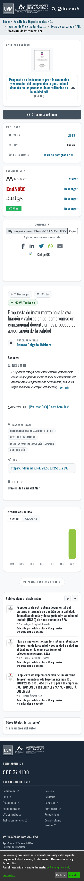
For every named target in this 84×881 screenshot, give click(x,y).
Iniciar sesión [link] (71, 8)
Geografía (31, 518)
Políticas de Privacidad (14, 847)
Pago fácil (50, 803)
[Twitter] (41, 246)
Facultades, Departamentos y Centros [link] (33, 21)
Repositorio (51, 814)
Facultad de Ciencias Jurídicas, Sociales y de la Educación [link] (26, 26)
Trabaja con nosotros (13, 820)
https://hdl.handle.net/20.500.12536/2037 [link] (40, 468)
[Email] (60, 246)
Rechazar (61, 875)
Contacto (49, 791)
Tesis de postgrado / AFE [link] (65, 26)
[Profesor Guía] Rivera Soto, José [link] (49, 406)
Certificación (9, 791)
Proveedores (51, 809)
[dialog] (42, 866)
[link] (42, 87)
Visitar (73, 179)
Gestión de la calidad (23, 437)
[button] (25, 9)
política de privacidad (58, 867)
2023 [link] (71, 135)
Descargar (71, 189)
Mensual (15, 518)
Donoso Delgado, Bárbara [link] (34, 344)
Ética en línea (9, 803)
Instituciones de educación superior (32, 443)
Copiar (72, 231)
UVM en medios (11, 814)
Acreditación (18, 449)
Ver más (65, 387)
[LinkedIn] (31, 246)
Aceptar (74, 875)
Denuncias (50, 797)
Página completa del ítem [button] (44, 581)
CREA (5, 797)
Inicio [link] (6, 21)
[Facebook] (23, 246)
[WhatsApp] (50, 246)
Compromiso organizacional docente (31, 430)
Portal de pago (10, 809)
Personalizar (9, 875)
